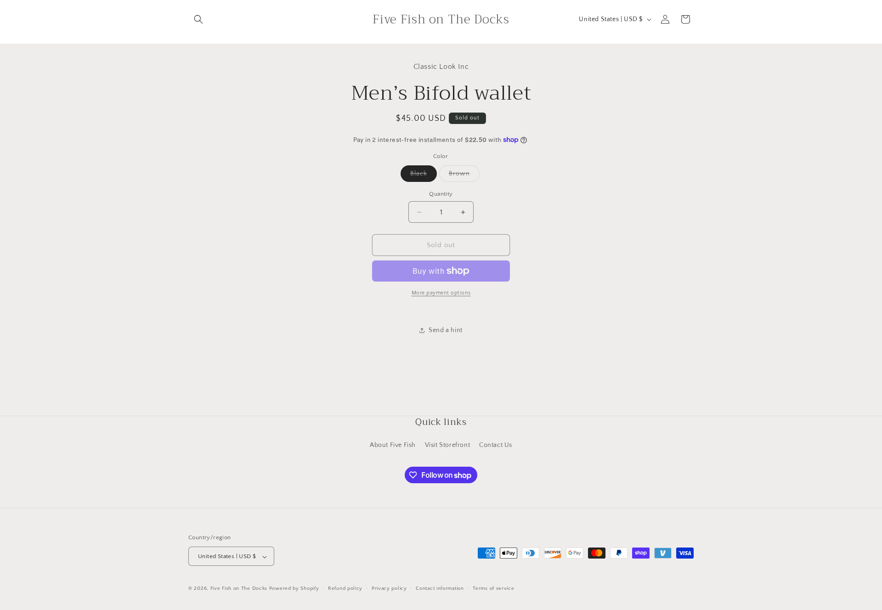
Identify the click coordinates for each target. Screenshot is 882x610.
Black (423, 175)
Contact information (440, 588)
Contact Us (495, 444)
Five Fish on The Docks (238, 589)
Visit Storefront (447, 444)
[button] (198, 19)
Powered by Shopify (294, 589)
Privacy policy (389, 588)
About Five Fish (393, 444)
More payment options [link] (441, 293)
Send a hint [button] (446, 330)
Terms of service (493, 588)
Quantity (440, 194)
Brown (464, 175)
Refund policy (345, 588)
